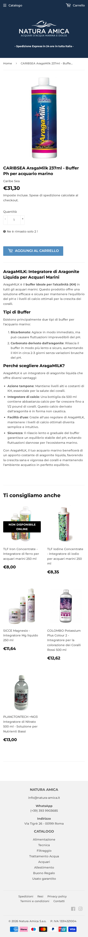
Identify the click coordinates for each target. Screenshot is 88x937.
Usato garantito (44, 879)
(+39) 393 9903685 (44, 811)
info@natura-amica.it (44, 798)
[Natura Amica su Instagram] (80, 909)
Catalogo (15, 5)
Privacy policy (57, 896)
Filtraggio (44, 851)
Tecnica (44, 845)
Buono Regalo (44, 873)
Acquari (44, 862)
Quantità (10, 212)
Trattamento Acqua (44, 856)
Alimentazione (44, 839)
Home (7, 63)
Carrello (78, 5)
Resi (40, 896)
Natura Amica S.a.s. (32, 921)
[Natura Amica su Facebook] (73, 909)
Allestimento (44, 867)
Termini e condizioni (34, 901)
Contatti (59, 901)
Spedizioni (25, 896)
